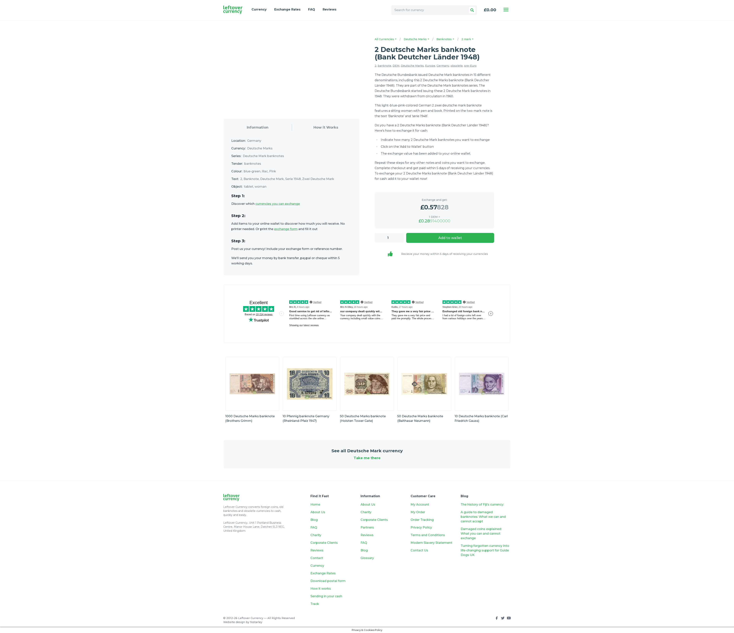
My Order (418, 512)
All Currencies (385, 39)
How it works (320, 588)
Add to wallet (450, 238)
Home (315, 504)
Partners (367, 527)
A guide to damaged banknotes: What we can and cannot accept (483, 516)
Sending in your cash (326, 596)
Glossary (367, 558)
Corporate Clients (324, 543)
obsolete (457, 65)
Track (314, 604)
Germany (443, 65)
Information (257, 127)
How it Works (325, 127)
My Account (420, 504)
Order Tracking (422, 520)
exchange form (286, 229)
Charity (315, 535)
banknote (384, 65)
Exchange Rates (287, 9)
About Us (317, 512)
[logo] (232, 10)
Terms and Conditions (428, 535)
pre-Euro (470, 65)
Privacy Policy (421, 527)
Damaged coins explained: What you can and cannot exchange (481, 533)
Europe (430, 65)
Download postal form (328, 581)
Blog (314, 520)
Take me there (367, 458)
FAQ (311, 9)
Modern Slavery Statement (431, 543)
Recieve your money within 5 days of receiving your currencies (444, 254)
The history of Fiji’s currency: (483, 504)
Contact (316, 558)
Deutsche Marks (415, 39)
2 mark (466, 39)
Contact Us (419, 550)
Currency (259, 9)
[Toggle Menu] (505, 9)
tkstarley (256, 622)
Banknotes (444, 39)
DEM (396, 65)
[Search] (472, 10)
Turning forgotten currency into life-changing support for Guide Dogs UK (485, 550)
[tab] (257, 127)
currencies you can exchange (277, 204)
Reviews (329, 9)
